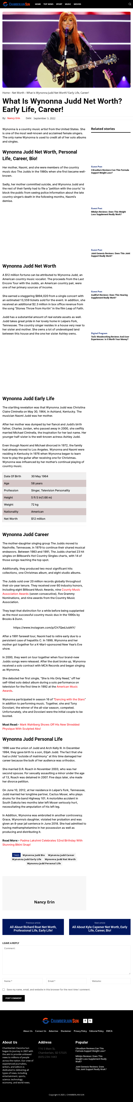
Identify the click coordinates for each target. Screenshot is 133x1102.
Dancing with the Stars (70, 699)
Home (6, 92)
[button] (129, 4)
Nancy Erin (13, 118)
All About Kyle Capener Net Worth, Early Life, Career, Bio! (99, 928)
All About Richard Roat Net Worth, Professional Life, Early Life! (33, 928)
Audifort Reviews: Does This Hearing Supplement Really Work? (109, 296)
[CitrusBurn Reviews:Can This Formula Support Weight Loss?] (111, 149)
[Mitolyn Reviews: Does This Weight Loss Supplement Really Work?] (111, 191)
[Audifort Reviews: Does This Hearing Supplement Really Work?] (111, 274)
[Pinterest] (21, 869)
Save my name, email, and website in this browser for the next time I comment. (48, 989)
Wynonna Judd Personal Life (44, 863)
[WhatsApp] (29, 869)
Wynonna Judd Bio (34, 855)
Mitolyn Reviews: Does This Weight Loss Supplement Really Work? (108, 213)
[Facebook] (5, 869)
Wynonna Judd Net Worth (60, 859)
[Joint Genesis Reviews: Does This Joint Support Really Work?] (111, 233)
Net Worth (18, 92)
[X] (13, 869)
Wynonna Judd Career (61, 855)
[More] (38, 869)
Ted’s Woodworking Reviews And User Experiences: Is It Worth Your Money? (110, 338)
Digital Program (99, 333)
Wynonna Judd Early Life (26, 859)
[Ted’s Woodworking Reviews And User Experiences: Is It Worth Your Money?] (111, 316)
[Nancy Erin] (44, 888)
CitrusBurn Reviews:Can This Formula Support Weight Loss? (110, 171)
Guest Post (96, 167)
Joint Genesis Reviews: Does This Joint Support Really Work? (110, 254)
